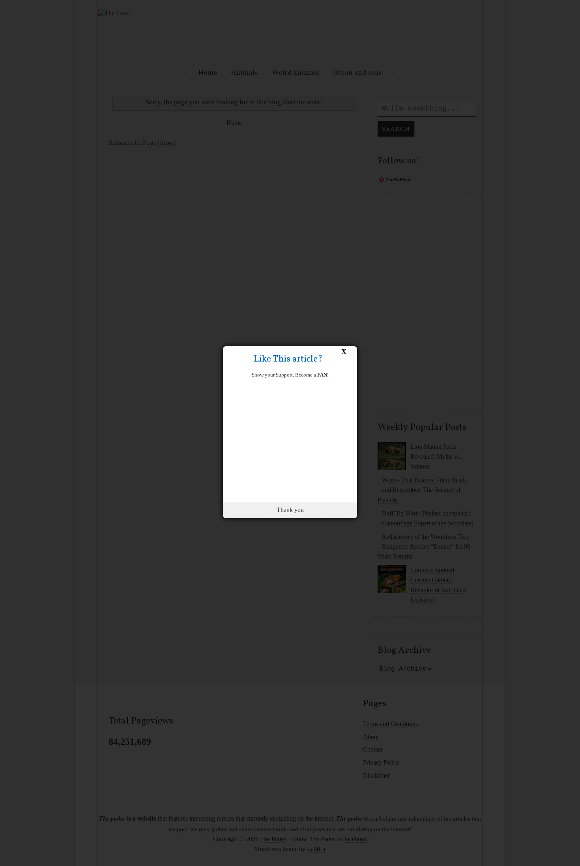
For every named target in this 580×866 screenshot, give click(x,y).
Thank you (290, 509)
